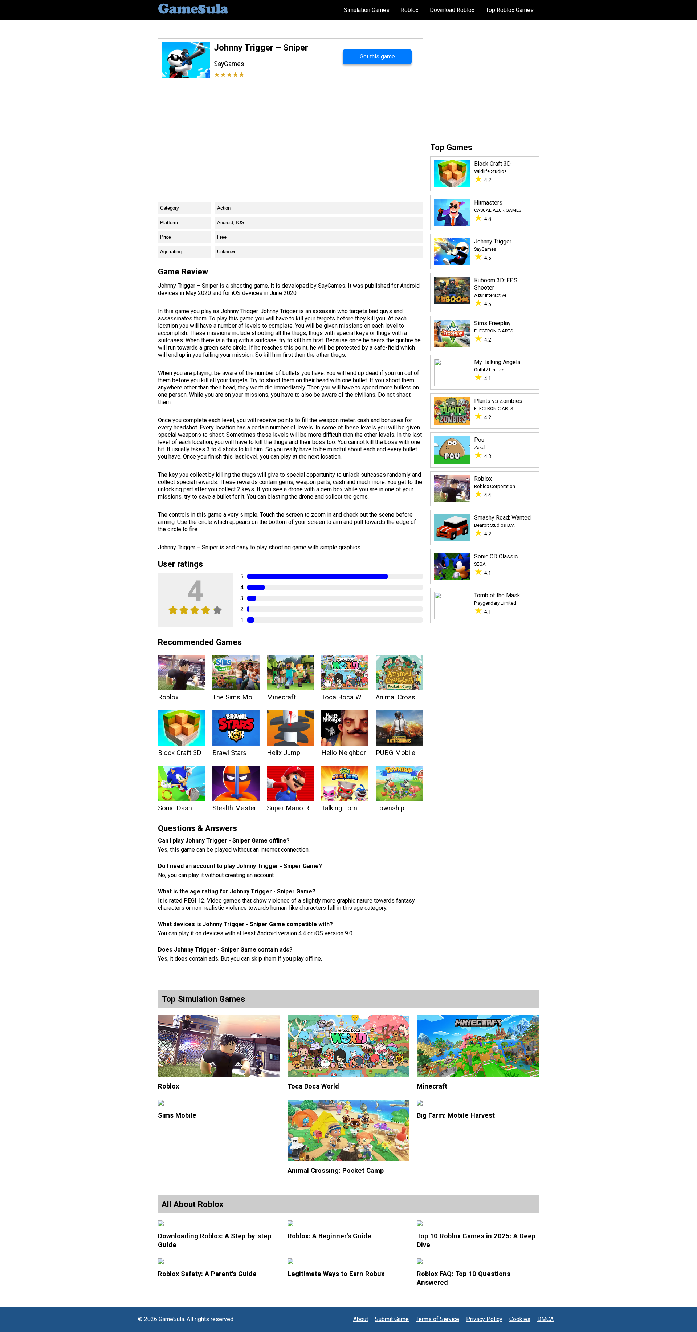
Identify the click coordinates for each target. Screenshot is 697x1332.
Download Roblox (452, 10)
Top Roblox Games (510, 10)
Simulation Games (367, 10)
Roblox (410, 10)
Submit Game (392, 1319)
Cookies (519, 1319)
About (360, 1319)
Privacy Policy (484, 1319)
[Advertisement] (290, 137)
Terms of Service (437, 1319)
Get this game (377, 56)
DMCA (545, 1319)
